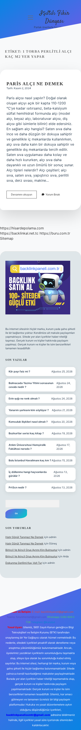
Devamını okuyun (24, 195)
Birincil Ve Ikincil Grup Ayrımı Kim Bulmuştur (31, 550)
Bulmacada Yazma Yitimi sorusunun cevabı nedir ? (31, 385)
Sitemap (6, 238)
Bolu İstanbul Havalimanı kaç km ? (30, 460)
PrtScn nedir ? (18, 487)
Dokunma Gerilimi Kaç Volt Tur (23, 562)
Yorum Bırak (53, 194)
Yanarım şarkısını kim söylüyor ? (29, 410)
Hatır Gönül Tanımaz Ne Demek (24, 537)
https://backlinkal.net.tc (19, 233)
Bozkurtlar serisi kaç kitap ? (26, 433)
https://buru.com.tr (55, 233)
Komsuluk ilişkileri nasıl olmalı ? (28, 421)
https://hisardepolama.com (22, 228)
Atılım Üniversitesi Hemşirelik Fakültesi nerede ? (27, 446)
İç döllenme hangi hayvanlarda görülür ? (28, 473)
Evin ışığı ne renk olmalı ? (24, 398)
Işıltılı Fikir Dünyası (54, 17)
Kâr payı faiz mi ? (19, 371)
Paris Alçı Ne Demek (35, 83)
